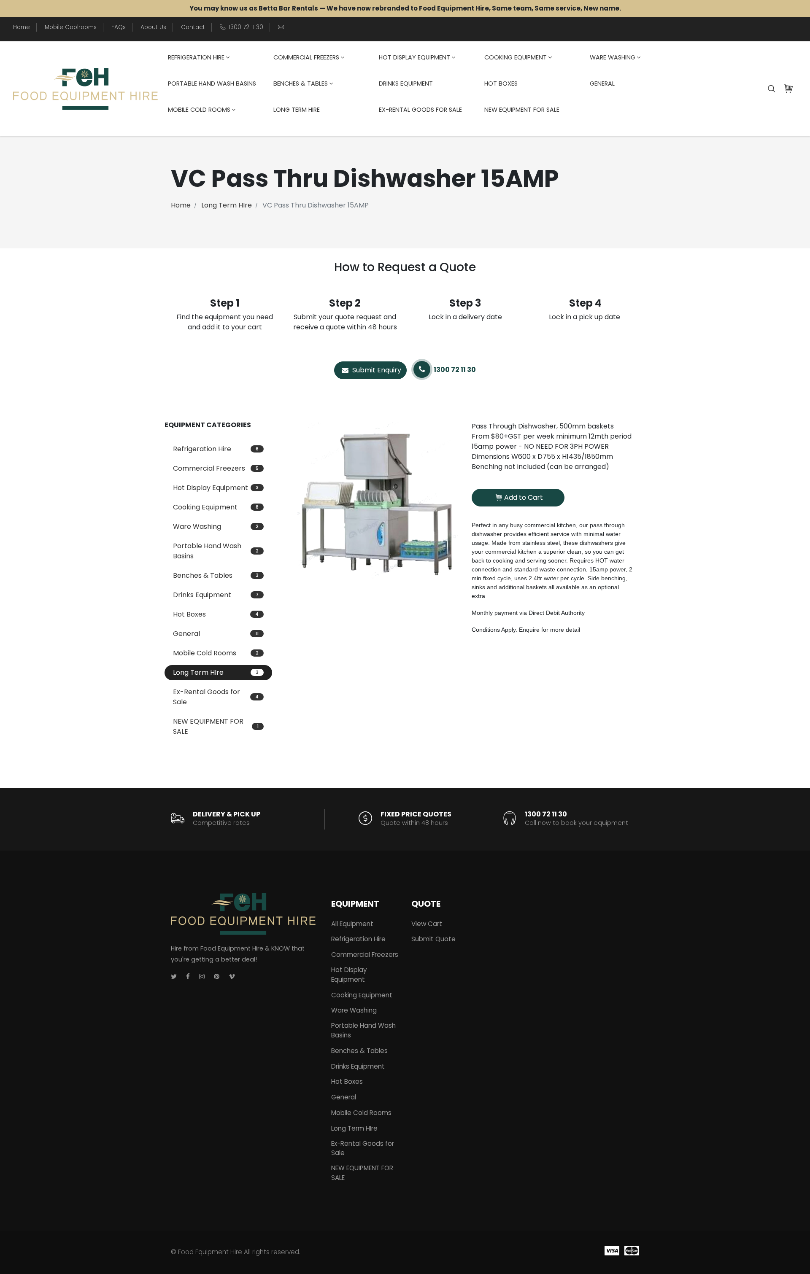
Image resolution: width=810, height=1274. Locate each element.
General (602, 83)
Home (21, 27)
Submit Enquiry (376, 370)
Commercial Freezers (306, 57)
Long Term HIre (296, 109)
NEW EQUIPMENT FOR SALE (521, 109)
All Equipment (352, 923)
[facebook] (188, 977)
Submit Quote (433, 939)
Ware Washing (612, 57)
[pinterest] (216, 977)
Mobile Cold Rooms (199, 109)
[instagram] (202, 977)
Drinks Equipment (406, 83)
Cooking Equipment (515, 57)
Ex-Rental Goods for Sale (420, 109)
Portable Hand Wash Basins (212, 83)
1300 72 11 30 (246, 27)
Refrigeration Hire (196, 57)
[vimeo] (232, 977)
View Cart (426, 923)
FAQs (118, 27)
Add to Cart (523, 497)
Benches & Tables (300, 83)
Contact (193, 27)
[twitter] (174, 977)
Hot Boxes (501, 83)
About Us (153, 27)
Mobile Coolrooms (71, 27)
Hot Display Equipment (414, 57)
